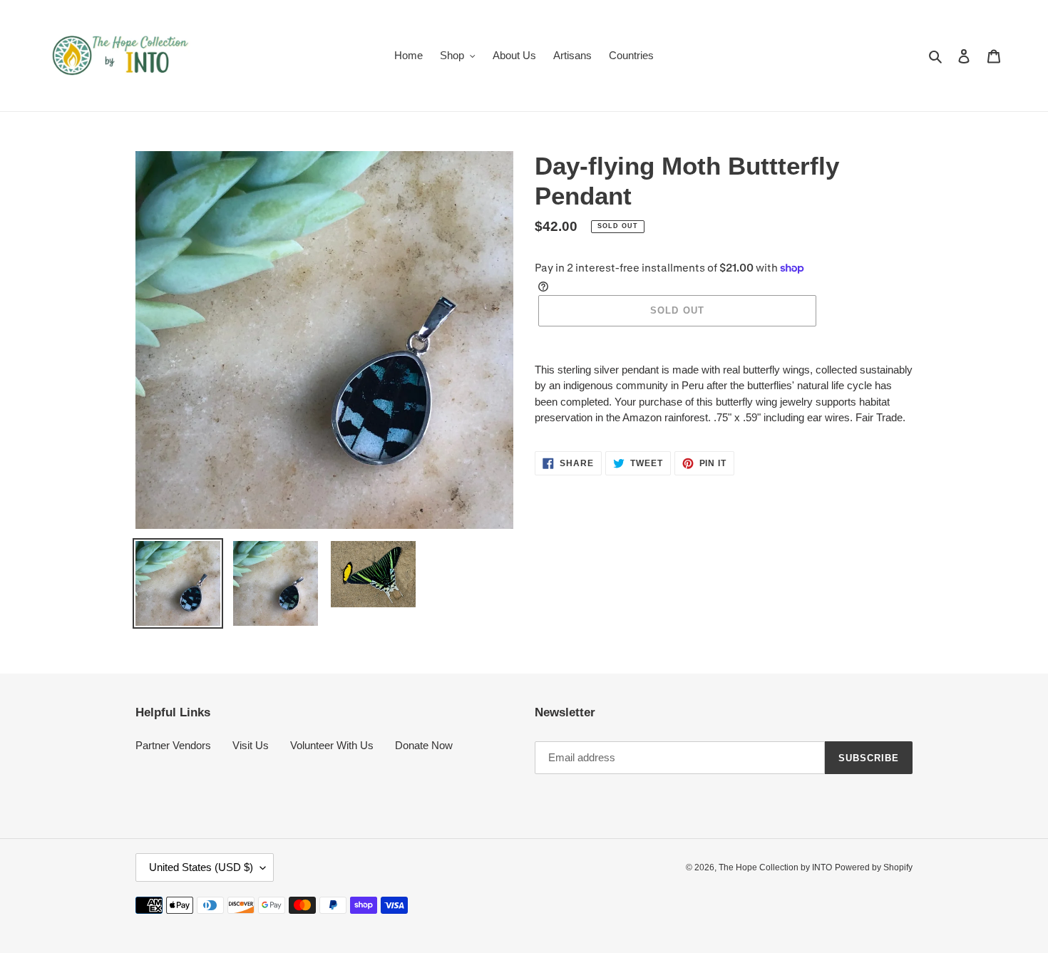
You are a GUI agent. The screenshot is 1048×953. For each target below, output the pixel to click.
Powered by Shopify (874, 867)
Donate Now (424, 745)
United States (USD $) (201, 867)
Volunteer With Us (332, 745)
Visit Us (250, 745)
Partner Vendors (173, 745)
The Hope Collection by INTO (775, 867)
